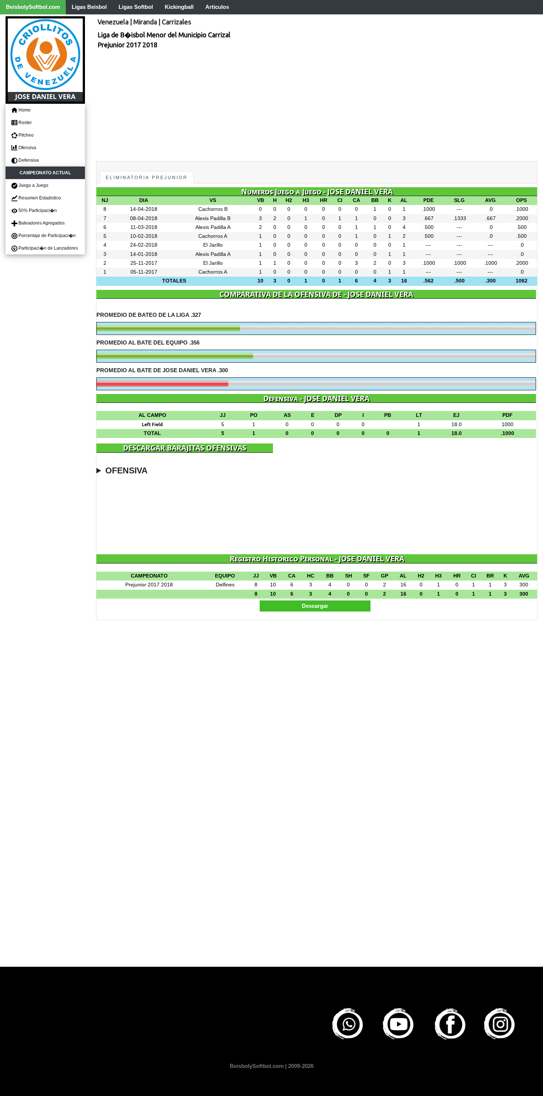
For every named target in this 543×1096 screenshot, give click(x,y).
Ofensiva (26, 147)
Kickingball (179, 7)
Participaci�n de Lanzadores (47, 248)
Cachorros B (213, 209)
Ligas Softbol (136, 7)
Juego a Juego (32, 185)
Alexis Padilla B (212, 218)
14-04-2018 (143, 209)
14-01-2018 (143, 254)
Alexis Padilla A (212, 227)
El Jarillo (213, 245)
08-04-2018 (143, 218)
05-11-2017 (143, 272)
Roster (24, 122)
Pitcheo (25, 135)
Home (24, 110)
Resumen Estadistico (39, 198)
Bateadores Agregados (41, 223)
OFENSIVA (126, 470)
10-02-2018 (143, 236)
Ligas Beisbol (89, 7)
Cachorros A (212, 236)
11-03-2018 (143, 227)
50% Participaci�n (37, 210)
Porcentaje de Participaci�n (46, 235)
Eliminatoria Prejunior (147, 177)
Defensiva (28, 160)
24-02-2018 (143, 245)
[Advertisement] (316, 105)
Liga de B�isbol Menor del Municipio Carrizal (164, 34)
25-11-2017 (143, 263)
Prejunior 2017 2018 (127, 44)
